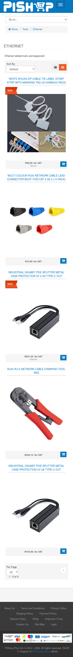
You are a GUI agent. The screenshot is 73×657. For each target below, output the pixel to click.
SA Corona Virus (41, 651)
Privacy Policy (59, 608)
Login (54, 624)
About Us (9, 608)
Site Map (40, 624)
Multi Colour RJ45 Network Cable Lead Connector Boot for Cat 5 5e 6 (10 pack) (36, 177)
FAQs (36, 619)
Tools (25, 29)
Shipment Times (54, 619)
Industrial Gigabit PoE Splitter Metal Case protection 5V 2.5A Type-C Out (36, 274)
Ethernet (37, 29)
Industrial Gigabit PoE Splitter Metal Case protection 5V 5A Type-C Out (36, 467)
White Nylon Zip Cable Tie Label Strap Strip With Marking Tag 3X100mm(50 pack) (36, 80)
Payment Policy (48, 613)
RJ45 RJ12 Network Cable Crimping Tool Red (36, 371)
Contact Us (22, 624)
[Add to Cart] (63, 164)
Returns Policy (18, 619)
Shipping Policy (24, 613)
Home (14, 29)
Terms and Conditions (33, 608)
